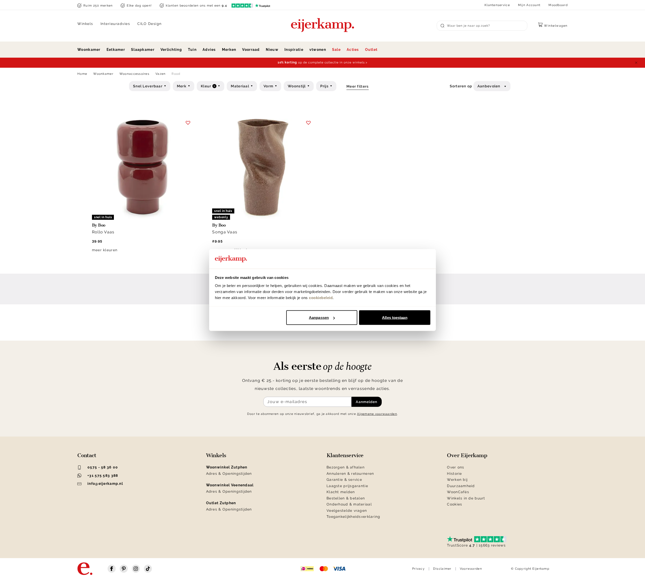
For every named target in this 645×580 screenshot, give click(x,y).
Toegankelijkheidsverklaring (353, 517)
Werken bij (457, 480)
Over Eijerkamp (467, 455)
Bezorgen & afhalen (346, 467)
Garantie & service (344, 480)
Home (82, 73)
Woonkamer (89, 50)
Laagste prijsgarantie (347, 486)
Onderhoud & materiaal (349, 504)
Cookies (454, 504)
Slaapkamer (142, 50)
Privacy (418, 568)
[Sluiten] (636, 62)
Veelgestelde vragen (347, 511)
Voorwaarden (471, 568)
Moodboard (558, 5)
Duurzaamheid (461, 486)
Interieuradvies (115, 24)
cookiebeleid (321, 297)
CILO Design (149, 24)
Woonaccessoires (134, 73)
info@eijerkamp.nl (105, 484)
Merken (229, 50)
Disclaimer (442, 568)
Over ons (455, 467)
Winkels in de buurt (466, 498)
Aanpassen (319, 317)
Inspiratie (293, 50)
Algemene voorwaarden (377, 414)
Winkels (85, 24)
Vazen (160, 73)
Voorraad (251, 50)
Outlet (371, 50)
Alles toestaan (394, 317)
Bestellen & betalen (346, 498)
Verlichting (171, 50)
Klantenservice (497, 5)
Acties (353, 50)
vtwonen (317, 50)
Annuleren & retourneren (350, 474)
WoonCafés (458, 492)
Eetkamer (116, 50)
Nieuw (272, 50)
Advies (209, 50)
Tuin (192, 50)
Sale (336, 50)
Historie (454, 474)
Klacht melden (341, 492)
